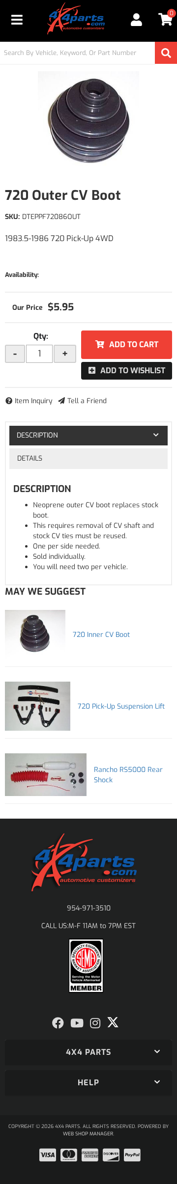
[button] (88, 53)
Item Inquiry (34, 401)
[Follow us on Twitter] (113, 1022)
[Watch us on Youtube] (77, 1023)
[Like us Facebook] (58, 1023)
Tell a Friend (87, 401)
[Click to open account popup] (136, 19)
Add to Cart (133, 344)
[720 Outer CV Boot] (88, 120)
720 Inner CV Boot (101, 634)
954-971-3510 (89, 908)
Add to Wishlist (132, 370)
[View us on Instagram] (95, 1023)
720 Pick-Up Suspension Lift (121, 706)
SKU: (12, 216)
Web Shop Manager (88, 1133)
